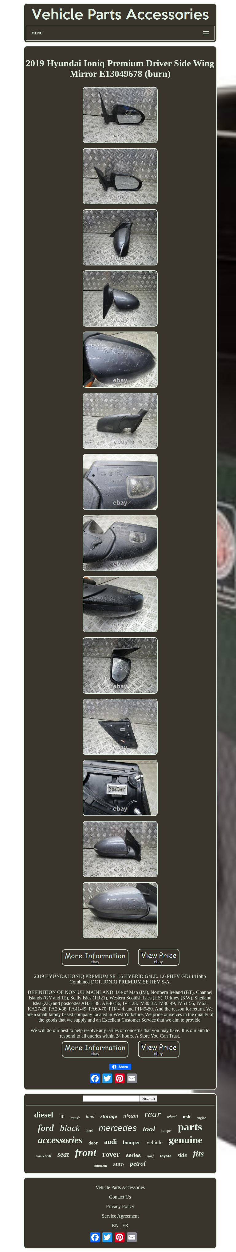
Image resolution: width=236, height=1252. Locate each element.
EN (115, 1225)
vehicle (155, 1142)
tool (149, 1128)
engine (201, 1118)
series (133, 1155)
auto (118, 1163)
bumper (131, 1142)
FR (125, 1225)
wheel (172, 1117)
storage (108, 1116)
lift (62, 1116)
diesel (43, 1114)
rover (111, 1154)
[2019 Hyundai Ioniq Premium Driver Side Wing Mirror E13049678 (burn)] (120, 115)
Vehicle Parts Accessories (120, 1187)
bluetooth (100, 1166)
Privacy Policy (120, 1206)
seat (63, 1154)
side (182, 1155)
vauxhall (43, 1156)
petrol (138, 1163)
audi (110, 1141)
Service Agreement (120, 1216)
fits (198, 1153)
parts (190, 1127)
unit (187, 1116)
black (70, 1128)
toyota (165, 1156)
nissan (130, 1116)
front (85, 1152)
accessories (60, 1139)
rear (152, 1114)
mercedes (118, 1128)
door (93, 1142)
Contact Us (120, 1196)
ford (46, 1128)
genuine (186, 1139)
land (90, 1116)
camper (166, 1130)
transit (75, 1118)
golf (150, 1156)
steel (89, 1130)
